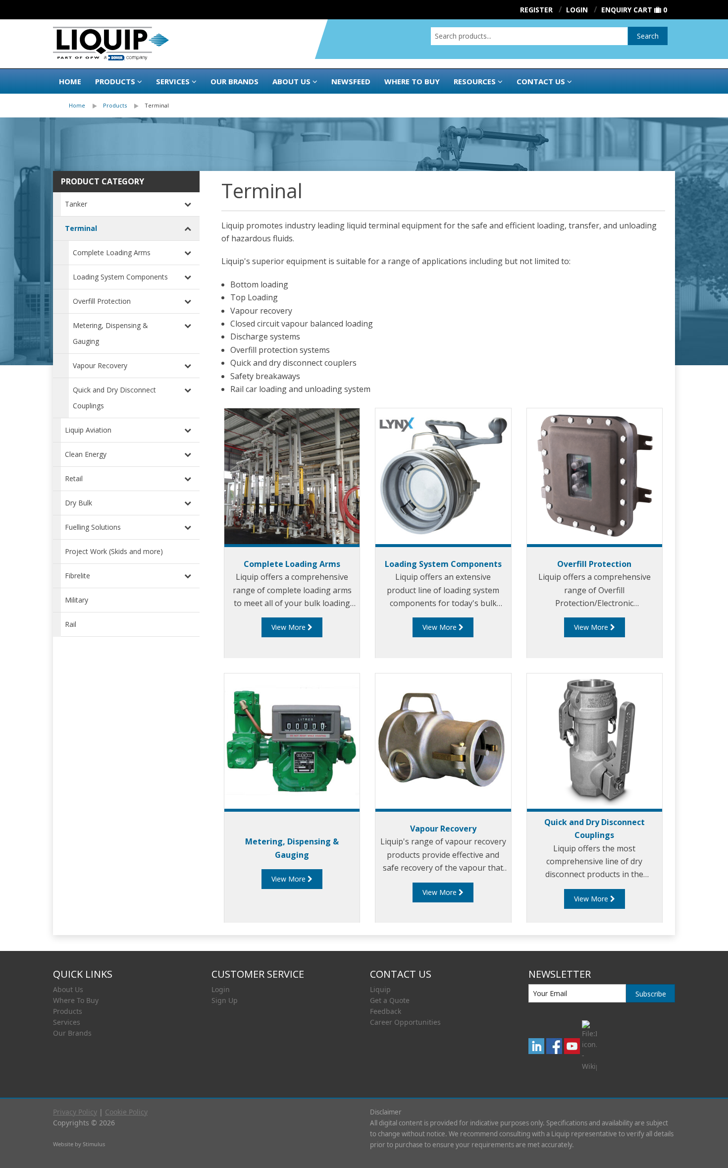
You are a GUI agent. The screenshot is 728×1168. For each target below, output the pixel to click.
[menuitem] (86, 105)
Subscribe (650, 994)
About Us (291, 81)
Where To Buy (76, 1000)
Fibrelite (77, 575)
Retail (74, 478)
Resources (475, 81)
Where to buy (412, 81)
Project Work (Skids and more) (114, 551)
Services (173, 81)
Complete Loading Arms (112, 252)
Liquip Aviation (88, 430)
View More (289, 627)
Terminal (157, 105)
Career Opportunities (405, 1022)
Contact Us (541, 81)
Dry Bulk (78, 502)
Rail (70, 624)
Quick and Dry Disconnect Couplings (114, 397)
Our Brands (234, 81)
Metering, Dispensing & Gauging (110, 333)
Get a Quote (390, 1000)
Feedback (385, 1011)
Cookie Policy (126, 1111)
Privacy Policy (75, 1111)
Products (115, 81)
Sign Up (224, 1000)
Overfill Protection (102, 301)
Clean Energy (85, 454)
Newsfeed (350, 81)
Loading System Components (120, 276)
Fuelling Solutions (93, 527)
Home (70, 81)
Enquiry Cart (626, 9)
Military (76, 600)
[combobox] (529, 36)
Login (220, 989)
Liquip (380, 989)
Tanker (76, 204)
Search (648, 36)
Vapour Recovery (100, 365)
